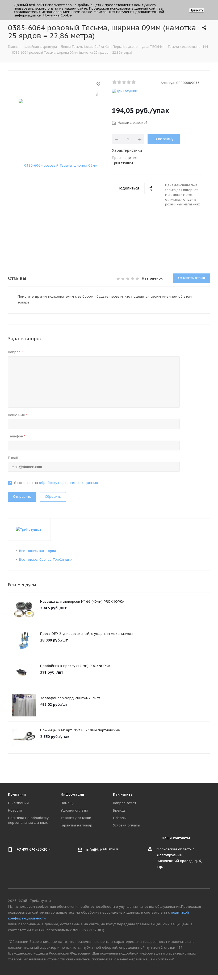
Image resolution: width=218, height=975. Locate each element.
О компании (18, 803)
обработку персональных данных (68, 482)
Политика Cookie (57, 15)
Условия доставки (76, 818)
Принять (197, 10)
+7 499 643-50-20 (31, 849)
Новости (15, 810)
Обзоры (120, 818)
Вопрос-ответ (124, 803)
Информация (72, 794)
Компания (17, 794)
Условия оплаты (74, 810)
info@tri (93, 849)
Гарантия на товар (76, 825)
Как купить (123, 794)
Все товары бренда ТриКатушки (45, 560)
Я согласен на (56, 482)
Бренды (120, 810)
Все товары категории (37, 551)
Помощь (67, 803)
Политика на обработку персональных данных (28, 820)
